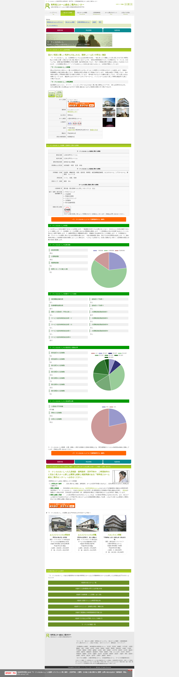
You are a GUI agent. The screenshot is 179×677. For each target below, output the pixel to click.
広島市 (98, 655)
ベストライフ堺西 (114, 535)
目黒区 (109, 650)
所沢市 (128, 652)
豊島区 (84, 650)
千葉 (110, 652)
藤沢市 (83, 652)
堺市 (126, 653)
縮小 (125, 4)
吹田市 (130, 653)
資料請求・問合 (10, 673)
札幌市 (94, 653)
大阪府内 (80, 490)
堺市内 (125, 490)
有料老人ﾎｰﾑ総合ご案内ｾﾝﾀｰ (60, 635)
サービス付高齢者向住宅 (122, 658)
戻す (128, 4)
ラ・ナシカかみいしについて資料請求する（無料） (89, 219)
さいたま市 (116, 652)
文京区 (100, 650)
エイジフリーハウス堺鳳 (87, 535)
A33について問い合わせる (62, 505)
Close (130, 670)
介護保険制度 (123, 641)
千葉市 (101, 652)
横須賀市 (95, 652)
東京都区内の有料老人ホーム (98, 646)
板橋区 (119, 646)
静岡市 (111, 653)
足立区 (109, 646)
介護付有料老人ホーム (77, 488)
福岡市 (104, 655)
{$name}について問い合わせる (82, 105)
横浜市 (130, 650)
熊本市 (109, 655)
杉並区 (107, 648)
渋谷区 (97, 648)
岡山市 (88, 655)
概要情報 (60, 30)
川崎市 (78, 652)
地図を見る (93, 130)
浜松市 (116, 653)
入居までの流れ (94, 643)
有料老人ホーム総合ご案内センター (67, 5)
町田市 (120, 650)
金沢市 (93, 655)
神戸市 (83, 655)
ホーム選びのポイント (82, 643)
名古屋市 (105, 653)
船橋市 (106, 652)
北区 (82, 648)
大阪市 (121, 653)
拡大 (131, 4)
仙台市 (100, 653)
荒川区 (114, 646)
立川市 (125, 650)
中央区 (129, 648)
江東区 (87, 648)
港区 (104, 650)
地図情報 (117, 30)
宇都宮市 (78, 653)
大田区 (130, 646)
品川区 (92, 648)
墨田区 (113, 648)
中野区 (89, 650)
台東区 (124, 648)
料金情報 (88, 30)
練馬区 (94, 650)
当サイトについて (105, 643)
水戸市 (89, 653)
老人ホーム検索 (89, 641)
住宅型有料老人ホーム (92, 488)
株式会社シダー (72, 111)
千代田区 (78, 650)
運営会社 (113, 643)
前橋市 (84, 653)
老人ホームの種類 (113, 641)
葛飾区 (78, 648)
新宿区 (102, 648)
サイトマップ (121, 643)
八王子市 (114, 650)
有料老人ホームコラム (101, 641)
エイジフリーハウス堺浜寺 (60, 535)
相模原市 (89, 652)
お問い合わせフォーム (102, 663)
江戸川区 (125, 646)
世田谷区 (118, 648)
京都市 (78, 655)
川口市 (123, 652)
